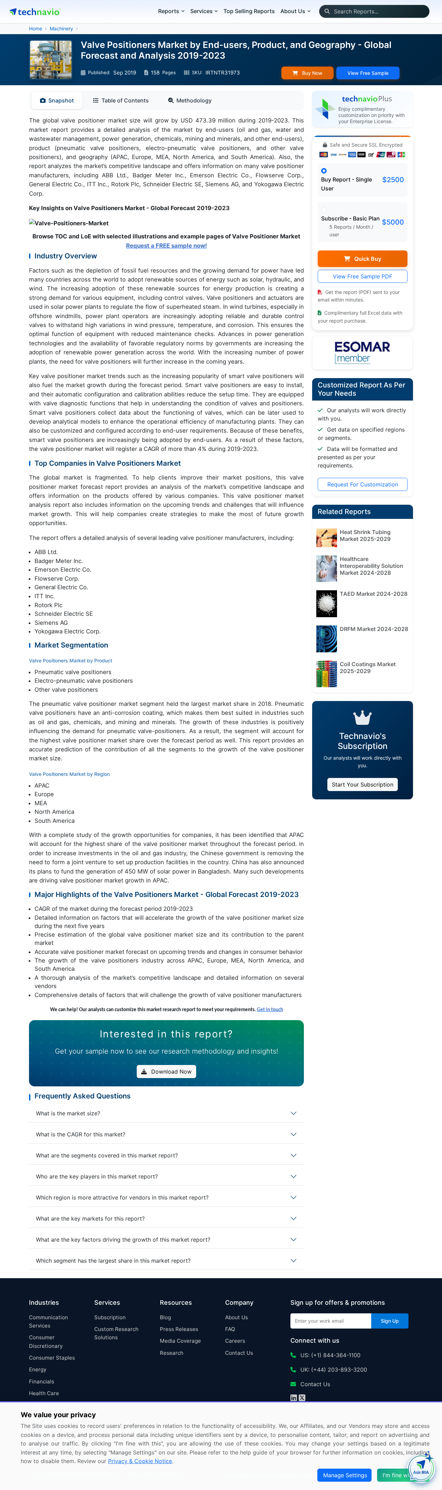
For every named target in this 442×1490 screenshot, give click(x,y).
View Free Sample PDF (362, 276)
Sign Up (390, 1321)
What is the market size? (68, 1113)
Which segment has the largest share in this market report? (113, 1260)
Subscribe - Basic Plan (350, 218)
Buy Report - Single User (346, 184)
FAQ (230, 1329)
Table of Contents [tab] (125, 100)
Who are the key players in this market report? (97, 1176)
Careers (235, 1341)
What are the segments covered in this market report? (107, 1155)
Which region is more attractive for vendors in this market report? (122, 1197)
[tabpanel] (166, 565)
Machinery (61, 28)
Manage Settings (345, 1475)
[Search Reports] (327, 11)
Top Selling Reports (249, 11)
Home (35, 28)
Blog (165, 1317)
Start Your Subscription (362, 784)
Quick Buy (367, 258)
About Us (236, 1317)
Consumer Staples (52, 1357)
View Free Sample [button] (367, 73)
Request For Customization (362, 484)
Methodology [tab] (194, 100)
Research (171, 1353)
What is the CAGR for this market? (80, 1134)
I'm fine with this (404, 1475)
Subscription (110, 1317)
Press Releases (179, 1329)
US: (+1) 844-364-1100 (330, 1355)
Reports (168, 11)
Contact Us (239, 1353)
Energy (37, 1369)
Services (201, 11)
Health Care (44, 1393)
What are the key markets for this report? (90, 1218)
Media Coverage (180, 1341)
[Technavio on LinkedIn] (293, 1398)
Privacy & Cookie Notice (140, 1461)
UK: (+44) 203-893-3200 (333, 1369)
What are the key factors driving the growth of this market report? (123, 1239)
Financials (41, 1381)
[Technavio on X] (302, 1398)
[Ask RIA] (421, 1469)
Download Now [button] (171, 1071)
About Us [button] (292, 11)
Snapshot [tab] (61, 100)
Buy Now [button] (312, 73)
